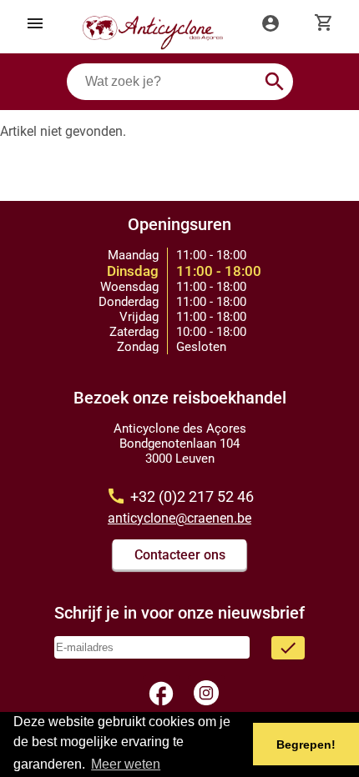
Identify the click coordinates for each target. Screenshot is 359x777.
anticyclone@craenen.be (179, 518)
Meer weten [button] (125, 764)
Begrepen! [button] (306, 744)
